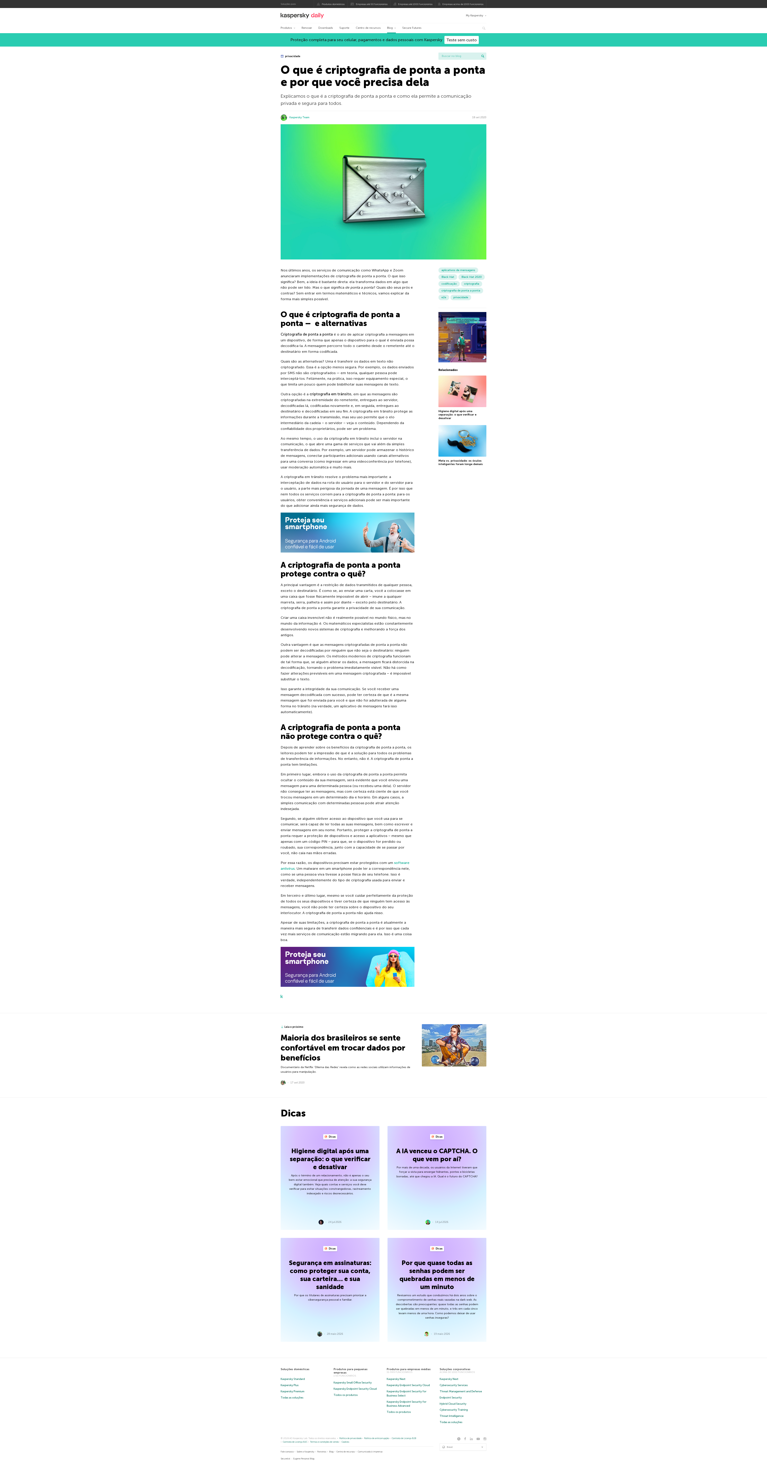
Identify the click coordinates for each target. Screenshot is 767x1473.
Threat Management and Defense (461, 1391)
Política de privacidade (350, 1438)
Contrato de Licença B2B (404, 1438)
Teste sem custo (461, 40)
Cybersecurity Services (454, 1385)
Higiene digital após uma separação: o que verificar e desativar (457, 414)
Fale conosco (287, 1451)
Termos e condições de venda (324, 1442)
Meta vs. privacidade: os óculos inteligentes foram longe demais (460, 462)
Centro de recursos (368, 28)
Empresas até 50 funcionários (371, 4)
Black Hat (447, 277)
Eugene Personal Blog (303, 1458)
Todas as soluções (292, 1397)
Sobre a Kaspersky (305, 1451)
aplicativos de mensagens (458, 270)
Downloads (325, 28)
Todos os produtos (346, 1394)
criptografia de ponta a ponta (460, 290)
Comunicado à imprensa (370, 1451)
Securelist (285, 1458)
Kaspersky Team (299, 117)
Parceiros (321, 1451)
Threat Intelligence (452, 1415)
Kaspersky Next (396, 1379)
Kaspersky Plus (290, 1385)
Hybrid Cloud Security (453, 1403)
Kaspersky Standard (293, 1379)
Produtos (286, 28)
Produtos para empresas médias (409, 1369)
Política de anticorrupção (376, 1438)
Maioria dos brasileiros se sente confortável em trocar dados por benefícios (343, 1048)
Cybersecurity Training (454, 1409)
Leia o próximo (293, 1026)
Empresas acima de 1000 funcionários (462, 4)
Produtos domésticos (333, 4)
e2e (443, 297)
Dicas (332, 1136)
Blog (390, 28)
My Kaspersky (474, 15)
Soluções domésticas (295, 1369)
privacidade (292, 56)
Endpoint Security (451, 1397)
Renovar (307, 28)
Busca (482, 56)
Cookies (345, 1442)
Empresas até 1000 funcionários (415, 4)
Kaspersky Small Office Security (353, 1382)
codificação (449, 283)
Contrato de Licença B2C (295, 1442)
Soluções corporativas (455, 1369)
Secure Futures (411, 28)
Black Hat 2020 (471, 277)
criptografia (471, 283)
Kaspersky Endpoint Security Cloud (355, 1388)
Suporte (344, 28)
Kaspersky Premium (292, 1391)
